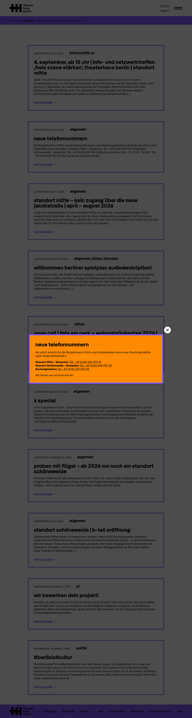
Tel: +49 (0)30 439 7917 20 (96, 365)
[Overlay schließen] (167, 330)
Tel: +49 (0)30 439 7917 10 (85, 362)
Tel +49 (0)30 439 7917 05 (73, 369)
